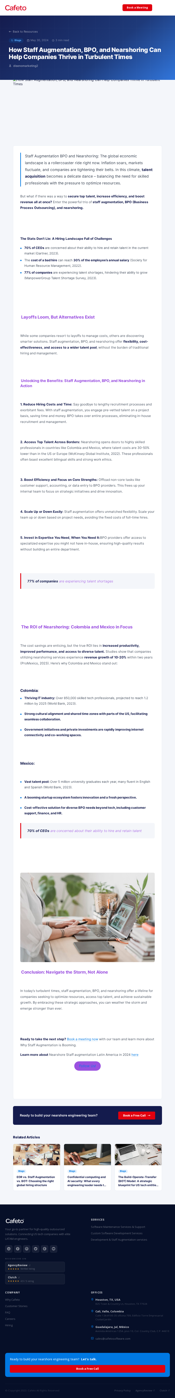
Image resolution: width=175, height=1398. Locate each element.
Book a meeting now (82, 1039)
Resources (90, 8)
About (107, 8)
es (167, 7)
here (135, 1055)
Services (41, 8)
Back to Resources (25, 31)
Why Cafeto (12, 1300)
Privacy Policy (122, 1390)
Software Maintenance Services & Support (118, 1227)
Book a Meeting (137, 7)
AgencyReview (144, 1390)
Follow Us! (87, 1066)
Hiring (9, 1325)
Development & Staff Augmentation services (119, 1239)
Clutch (163, 1390)
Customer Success (65, 8)
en (158, 7)
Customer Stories (16, 1306)
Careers (10, 1319)
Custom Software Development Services (117, 1233)
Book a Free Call (134, 1115)
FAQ (7, 1312)
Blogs (18, 40)
